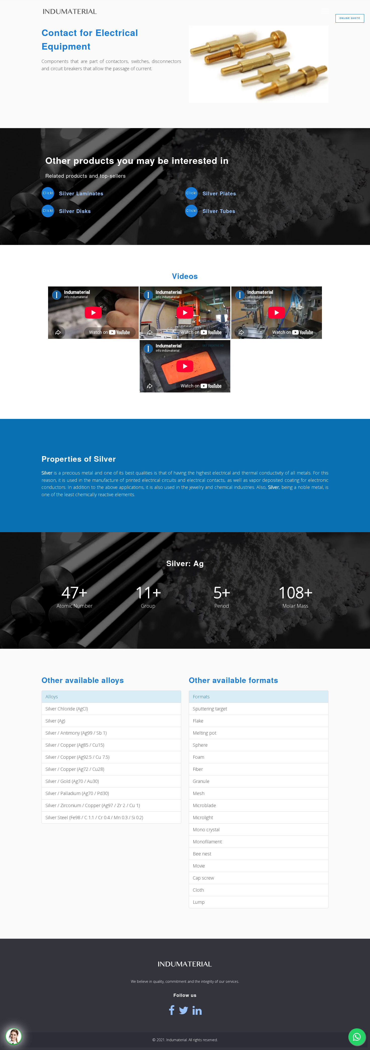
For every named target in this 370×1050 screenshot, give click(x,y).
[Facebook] (171, 1010)
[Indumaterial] (185, 973)
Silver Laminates (81, 193)
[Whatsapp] (356, 1036)
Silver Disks (75, 210)
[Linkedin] (197, 1010)
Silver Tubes (219, 210)
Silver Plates (219, 193)
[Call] (13, 1036)
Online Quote (350, 18)
